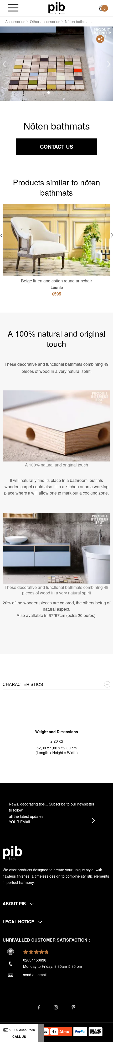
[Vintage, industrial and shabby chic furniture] (56, 7)
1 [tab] (48, 92)
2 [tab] (56, 92)
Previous (4, 64)
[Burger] (13, 8)
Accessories (15, 21)
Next (109, 64)
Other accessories (45, 21)
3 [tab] (64, 92)
